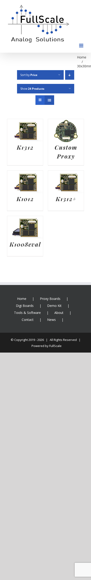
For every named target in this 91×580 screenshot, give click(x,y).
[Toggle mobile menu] (81, 45)
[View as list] (49, 100)
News (51, 319)
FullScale (55, 346)
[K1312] (25, 122)
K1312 (25, 147)
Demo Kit (54, 305)
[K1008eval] (25, 219)
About (58, 312)
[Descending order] (69, 75)
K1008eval (25, 244)
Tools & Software (27, 312)
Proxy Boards (50, 298)
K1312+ (66, 198)
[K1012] (25, 174)
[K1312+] (66, 174)
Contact (28, 319)
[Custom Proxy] (66, 122)
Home (21, 298)
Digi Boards (25, 305)
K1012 (25, 198)
